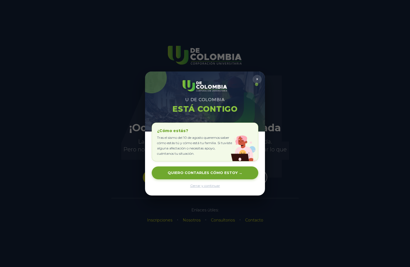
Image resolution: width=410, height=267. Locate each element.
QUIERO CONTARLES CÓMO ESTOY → (205, 172)
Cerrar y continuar (205, 185)
